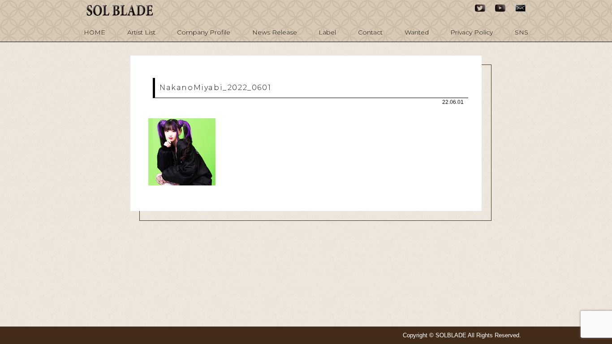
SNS (521, 32)
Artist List (141, 32)
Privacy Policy (471, 32)
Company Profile (203, 32)
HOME (94, 32)
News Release (274, 32)
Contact (370, 32)
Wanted (417, 32)
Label (327, 32)
